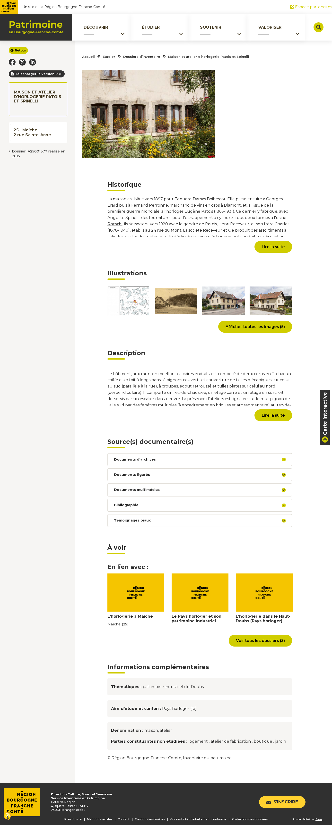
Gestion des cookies (150, 819)
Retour (20, 50)
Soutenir (210, 27)
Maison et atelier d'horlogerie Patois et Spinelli (208, 57)
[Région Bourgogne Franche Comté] (9, 7)
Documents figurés (132, 474)
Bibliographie (126, 505)
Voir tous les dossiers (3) (260, 640)
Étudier (151, 27)
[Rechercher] (318, 27)
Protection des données (250, 819)
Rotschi (114, 224)
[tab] (200, 460)
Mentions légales (99, 819)
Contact (124, 819)
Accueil (88, 57)
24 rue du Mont (166, 230)
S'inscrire (285, 802)
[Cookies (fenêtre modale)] (7, 815)
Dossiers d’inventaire (141, 57)
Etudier (109, 57)
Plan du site (73, 819)
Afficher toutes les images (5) (255, 326)
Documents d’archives (135, 459)
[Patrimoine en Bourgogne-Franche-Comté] (36, 27)
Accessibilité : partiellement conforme (198, 819)
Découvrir (96, 27)
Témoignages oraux (132, 520)
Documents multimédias (137, 490)
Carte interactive (325, 413)
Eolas (318, 819)
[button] (12, 62)
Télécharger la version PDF (38, 74)
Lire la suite (273, 246)
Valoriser (269, 27)
